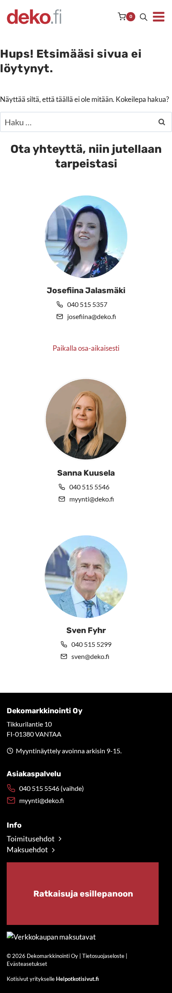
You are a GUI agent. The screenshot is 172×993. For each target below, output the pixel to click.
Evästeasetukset (27, 963)
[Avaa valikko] (158, 16)
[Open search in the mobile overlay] (143, 16)
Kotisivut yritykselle (53, 978)
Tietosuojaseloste (103, 955)
